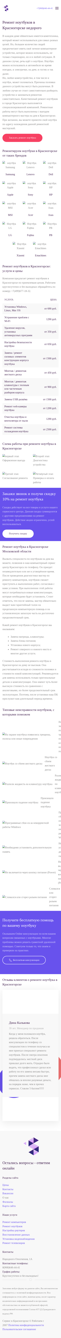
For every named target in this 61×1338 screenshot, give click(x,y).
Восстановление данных (16, 1234)
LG (10, 235)
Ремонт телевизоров (13, 1243)
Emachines (40, 255)
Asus (50, 215)
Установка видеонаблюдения (18, 1239)
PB (50, 235)
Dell (51, 174)
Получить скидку (18, 533)
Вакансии (7, 1193)
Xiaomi (20, 255)
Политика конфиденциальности (26, 1325)
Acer (30, 215)
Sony (30, 194)
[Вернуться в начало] (5, 8)
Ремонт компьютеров (14, 1222)
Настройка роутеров (13, 1230)
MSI (10, 215)
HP (51, 194)
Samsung (10, 174)
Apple (10, 194)
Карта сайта (9, 1206)
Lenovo (30, 174)
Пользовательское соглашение (19, 1329)
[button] (57, 8)
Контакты (7, 1189)
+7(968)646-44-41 (45, 8)
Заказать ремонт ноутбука (22, 138)
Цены (5, 1185)
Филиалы (7, 1201)
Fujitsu (30, 235)
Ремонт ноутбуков (12, 1226)
